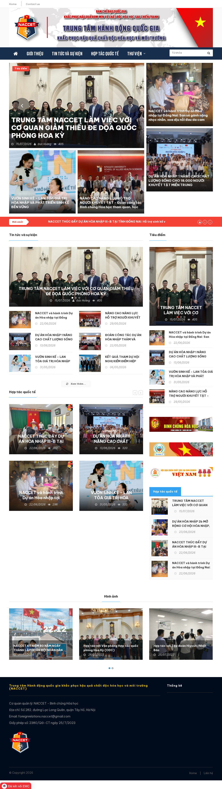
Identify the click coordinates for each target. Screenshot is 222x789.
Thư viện (134, 53)
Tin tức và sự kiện (67, 53)
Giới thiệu (34, 53)
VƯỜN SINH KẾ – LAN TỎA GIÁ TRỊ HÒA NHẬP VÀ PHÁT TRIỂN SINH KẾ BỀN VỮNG (40, 202)
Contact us (33, 4)
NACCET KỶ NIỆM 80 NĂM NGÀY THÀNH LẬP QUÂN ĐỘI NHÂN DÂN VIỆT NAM (38, 650)
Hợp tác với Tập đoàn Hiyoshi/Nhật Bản (179, 648)
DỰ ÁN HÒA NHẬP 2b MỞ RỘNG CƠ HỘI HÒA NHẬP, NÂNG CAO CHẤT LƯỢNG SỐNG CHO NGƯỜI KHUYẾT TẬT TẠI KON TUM (76, 123)
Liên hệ (208, 773)
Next (131, 105)
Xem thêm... (78, 383)
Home (12, 4)
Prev (22, 105)
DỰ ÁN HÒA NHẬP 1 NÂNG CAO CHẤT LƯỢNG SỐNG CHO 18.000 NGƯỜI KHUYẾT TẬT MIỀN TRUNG (179, 180)
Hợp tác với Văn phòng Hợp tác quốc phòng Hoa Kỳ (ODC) (110, 648)
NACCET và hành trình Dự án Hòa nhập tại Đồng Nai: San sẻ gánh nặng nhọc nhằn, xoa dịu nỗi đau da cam (178, 115)
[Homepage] (20, 740)
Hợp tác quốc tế (105, 53)
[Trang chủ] (15, 53)
